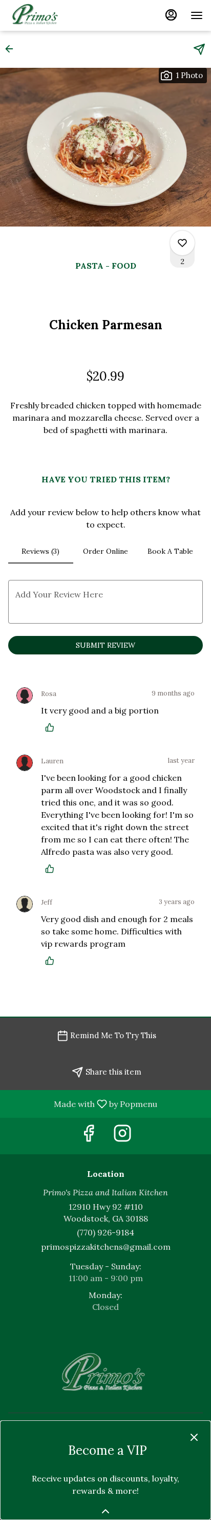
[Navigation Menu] (196, 15)
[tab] (40, 551)
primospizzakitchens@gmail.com (106, 1247)
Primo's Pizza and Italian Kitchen (105, 1374)
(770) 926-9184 (105, 1232)
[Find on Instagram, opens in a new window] (122, 1136)
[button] (12, 49)
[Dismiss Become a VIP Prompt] (194, 1437)
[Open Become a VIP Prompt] (105, 1511)
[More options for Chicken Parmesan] (182, 243)
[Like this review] (52, 727)
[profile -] (171, 15)
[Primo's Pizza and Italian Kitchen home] (54, 15)
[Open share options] (199, 49)
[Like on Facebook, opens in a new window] (88, 1136)
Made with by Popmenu (82, 1103)
